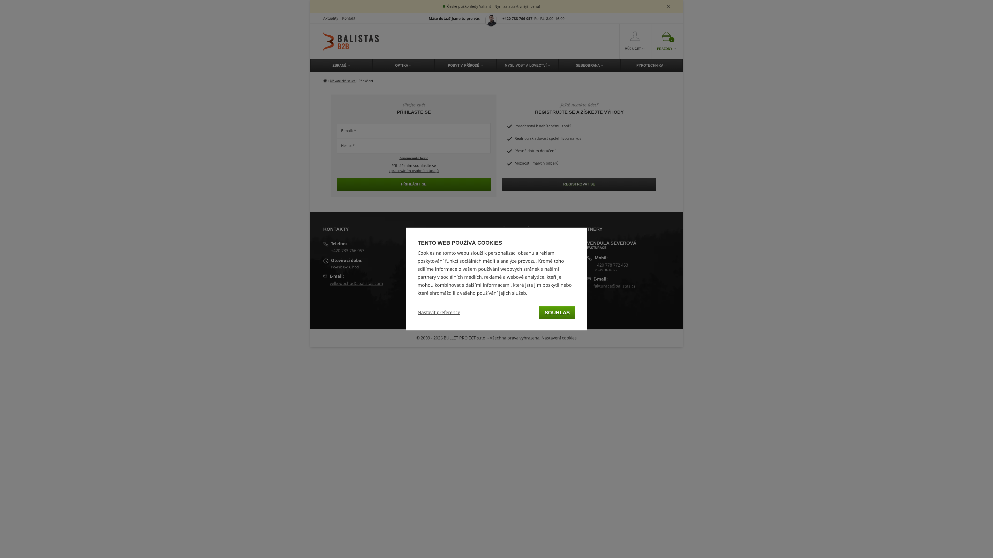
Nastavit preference (439, 312)
